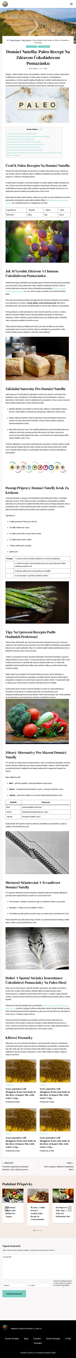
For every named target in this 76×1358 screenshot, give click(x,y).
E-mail (32, 1285)
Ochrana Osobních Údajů (46, 1353)
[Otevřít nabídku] (71, 4)
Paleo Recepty (31, 46)
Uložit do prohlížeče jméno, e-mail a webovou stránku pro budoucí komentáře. (62, 1283)
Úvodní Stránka (12, 1338)
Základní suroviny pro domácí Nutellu (20, 139)
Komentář (7, 1257)
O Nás (68, 1338)
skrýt (39, 129)
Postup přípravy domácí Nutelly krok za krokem (24, 142)
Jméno (6, 1285)
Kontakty (38, 1343)
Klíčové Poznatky (13, 155)
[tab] (34, 1230)
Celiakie (37, 1338)
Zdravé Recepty (44, 46)
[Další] (70, 1209)
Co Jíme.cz (34, 69)
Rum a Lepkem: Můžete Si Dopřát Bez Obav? (59, 1166)
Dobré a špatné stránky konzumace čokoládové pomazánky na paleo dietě (34, 153)
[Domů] (8, 40)
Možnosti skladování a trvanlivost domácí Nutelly (25, 150)
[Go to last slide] (6, 1209)
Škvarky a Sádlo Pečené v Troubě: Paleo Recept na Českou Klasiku (38, 1213)
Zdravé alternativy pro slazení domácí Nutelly (23, 147)
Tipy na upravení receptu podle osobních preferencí (25, 145)
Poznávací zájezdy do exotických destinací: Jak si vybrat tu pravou (15, 1166)
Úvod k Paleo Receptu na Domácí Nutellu (22, 134)
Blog (26, 1338)
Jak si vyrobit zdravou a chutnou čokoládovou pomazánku (28, 136)
